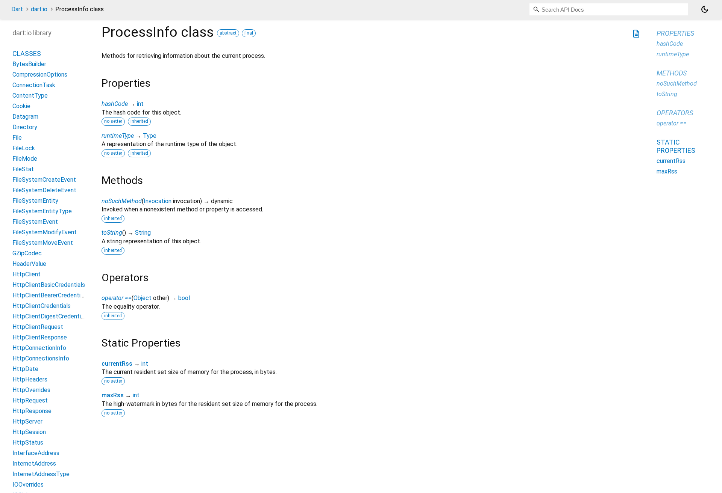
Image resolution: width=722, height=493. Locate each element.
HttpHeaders (29, 379)
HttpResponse (32, 411)
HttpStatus (27, 442)
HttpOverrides (31, 389)
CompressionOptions (39, 74)
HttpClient (26, 274)
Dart (17, 9)
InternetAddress (34, 463)
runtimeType (118, 135)
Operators (675, 113)
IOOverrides (28, 484)
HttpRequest (30, 400)
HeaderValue (29, 263)
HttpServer (27, 421)
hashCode (115, 103)
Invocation (157, 201)
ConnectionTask (33, 85)
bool (184, 298)
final (248, 33)
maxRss (113, 395)
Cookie (21, 106)
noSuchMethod (122, 201)
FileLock (23, 148)
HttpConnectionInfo (39, 347)
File (17, 137)
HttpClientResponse (39, 337)
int (140, 103)
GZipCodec (27, 253)
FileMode (24, 158)
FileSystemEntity (35, 200)
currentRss (117, 363)
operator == (117, 298)
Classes (26, 53)
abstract (228, 33)
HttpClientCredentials (41, 305)
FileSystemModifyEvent (44, 232)
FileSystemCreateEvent (44, 179)
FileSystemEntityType (42, 211)
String (143, 232)
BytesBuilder (29, 64)
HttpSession (29, 432)
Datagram (25, 116)
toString (112, 232)
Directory (24, 127)
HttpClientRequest (37, 326)
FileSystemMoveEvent (42, 242)
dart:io (39, 9)
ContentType (30, 95)
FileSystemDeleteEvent (44, 190)
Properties (675, 33)
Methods (672, 73)
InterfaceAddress (35, 453)
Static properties (676, 146)
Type (149, 135)
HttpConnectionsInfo (40, 358)
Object (142, 298)
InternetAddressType (41, 474)
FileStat (23, 169)
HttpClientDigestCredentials (50, 316)
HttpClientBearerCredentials (50, 295)
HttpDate (25, 368)
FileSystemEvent (35, 221)
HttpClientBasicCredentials (48, 284)
